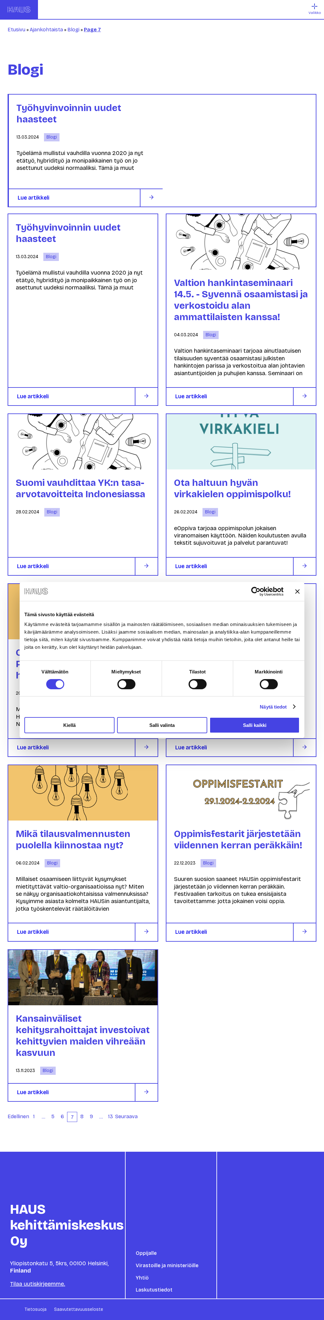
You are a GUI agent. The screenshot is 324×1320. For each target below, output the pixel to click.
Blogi (73, 30)
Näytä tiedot (273, 707)
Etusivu (16, 30)
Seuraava (126, 1116)
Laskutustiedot (154, 1290)
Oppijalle (146, 1253)
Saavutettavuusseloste (78, 1309)
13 (110, 1116)
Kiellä (69, 725)
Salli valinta (162, 725)
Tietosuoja (36, 1309)
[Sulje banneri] (297, 591)
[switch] (126, 684)
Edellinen (18, 1116)
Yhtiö (142, 1278)
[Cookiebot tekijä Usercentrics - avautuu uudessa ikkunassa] (256, 591)
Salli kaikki (254, 725)
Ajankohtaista (46, 30)
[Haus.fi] (19, 9)
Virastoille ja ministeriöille (167, 1265)
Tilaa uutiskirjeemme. (37, 1283)
